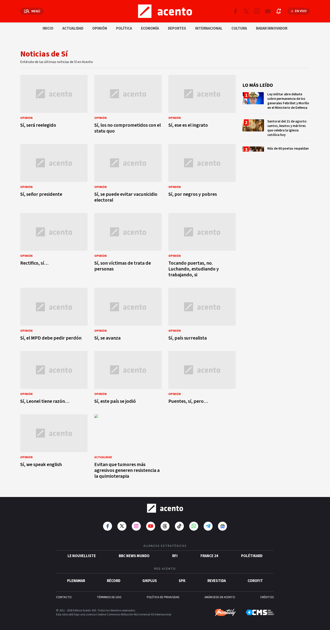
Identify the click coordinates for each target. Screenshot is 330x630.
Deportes (177, 28)
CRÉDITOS (267, 597)
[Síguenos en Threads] (165, 526)
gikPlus (149, 581)
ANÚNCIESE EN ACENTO (220, 597)
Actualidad (72, 28)
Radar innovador (271, 28)
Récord (113, 581)
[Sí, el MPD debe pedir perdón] (54, 315)
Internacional (208, 28)
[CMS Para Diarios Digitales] (260, 612)
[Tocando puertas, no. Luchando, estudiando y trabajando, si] (202, 246)
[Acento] (165, 508)
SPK (182, 581)
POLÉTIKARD (251, 556)
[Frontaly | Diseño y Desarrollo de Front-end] (225, 612)
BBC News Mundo (134, 556)
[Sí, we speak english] (54, 447)
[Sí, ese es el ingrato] (202, 105)
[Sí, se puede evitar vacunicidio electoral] (128, 174)
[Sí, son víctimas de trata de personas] (128, 246)
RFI (175, 556)
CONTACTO (64, 597)
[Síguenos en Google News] (222, 526)
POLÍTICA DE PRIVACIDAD (163, 597)
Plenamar (76, 581)
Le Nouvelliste (82, 556)
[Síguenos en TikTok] (179, 526)
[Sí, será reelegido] (54, 105)
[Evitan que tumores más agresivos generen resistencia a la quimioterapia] (128, 447)
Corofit (255, 581)
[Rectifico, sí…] (54, 246)
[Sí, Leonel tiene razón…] (54, 378)
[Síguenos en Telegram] (208, 526)
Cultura (239, 28)
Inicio (48, 28)
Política (124, 28)
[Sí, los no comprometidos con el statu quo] (128, 105)
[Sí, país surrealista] (202, 315)
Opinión (99, 28)
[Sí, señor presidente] (54, 174)
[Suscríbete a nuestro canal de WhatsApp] (193, 526)
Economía (150, 28)
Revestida (216, 581)
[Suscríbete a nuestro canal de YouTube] (268, 11)
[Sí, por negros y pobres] (202, 174)
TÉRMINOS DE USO (109, 597)
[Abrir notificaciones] (279, 11)
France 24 (209, 556)
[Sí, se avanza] (128, 315)
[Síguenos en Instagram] (257, 11)
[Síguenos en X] (246, 11)
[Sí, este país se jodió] (128, 378)
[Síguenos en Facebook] (235, 11)
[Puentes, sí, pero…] (202, 378)
